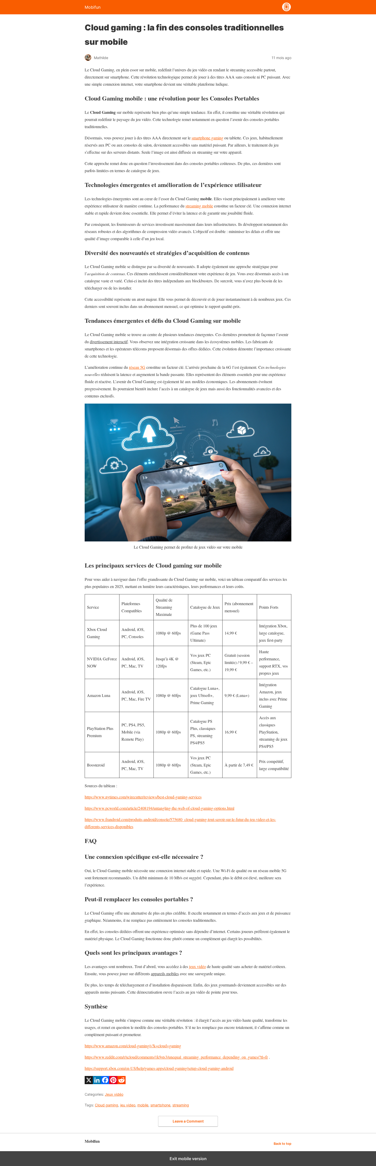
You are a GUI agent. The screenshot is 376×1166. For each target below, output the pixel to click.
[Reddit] (121, 1082)
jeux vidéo (197, 966)
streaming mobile (199, 205)
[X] (89, 1082)
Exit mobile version (188, 1158)
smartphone (160, 1105)
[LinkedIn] (97, 1082)
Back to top (282, 1144)
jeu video (127, 1105)
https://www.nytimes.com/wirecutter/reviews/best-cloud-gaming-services (143, 796)
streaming (180, 1105)
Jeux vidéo (114, 1094)
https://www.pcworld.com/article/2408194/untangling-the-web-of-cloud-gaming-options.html (159, 808)
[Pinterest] (113, 1082)
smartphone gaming (207, 137)
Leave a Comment (188, 1121)
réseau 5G (137, 367)
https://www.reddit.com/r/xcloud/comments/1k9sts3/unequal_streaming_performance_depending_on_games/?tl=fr (176, 1057)
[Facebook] (105, 1082)
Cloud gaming (106, 1105)
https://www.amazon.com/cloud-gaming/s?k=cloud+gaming (133, 1045)
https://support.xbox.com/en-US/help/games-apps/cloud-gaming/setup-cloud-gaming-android (159, 1068)
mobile (142, 1105)
